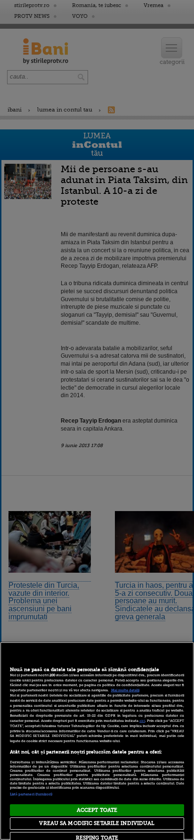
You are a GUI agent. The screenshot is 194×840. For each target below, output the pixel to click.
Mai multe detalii (125, 690)
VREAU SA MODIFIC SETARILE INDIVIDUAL (96, 823)
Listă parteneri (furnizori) (31, 794)
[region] (97, 741)
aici (142, 721)
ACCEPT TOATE (97, 810)
